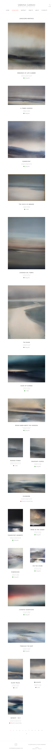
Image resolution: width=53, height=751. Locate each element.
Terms (37, 747)
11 (42, 730)
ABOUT (37, 10)
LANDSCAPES (15, 10)
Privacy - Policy (37, 748)
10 (38, 730)
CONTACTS (44, 10)
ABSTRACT (23, 10)
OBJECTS (31, 10)
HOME (7, 10)
